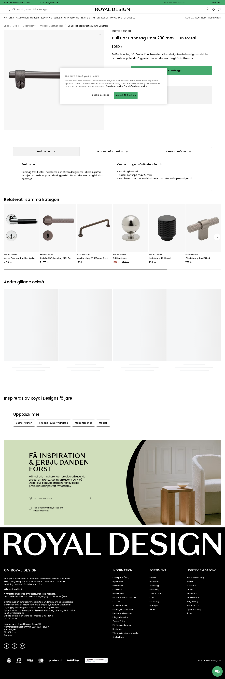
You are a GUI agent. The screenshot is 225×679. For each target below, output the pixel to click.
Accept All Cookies (125, 95)
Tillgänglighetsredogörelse (125, 633)
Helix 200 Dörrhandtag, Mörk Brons (57, 258)
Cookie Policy (118, 621)
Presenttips (192, 594)
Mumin (190, 590)
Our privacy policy (114, 86)
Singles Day (192, 601)
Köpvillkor (117, 590)
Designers (117, 629)
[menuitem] (9, 18)
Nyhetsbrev (117, 582)
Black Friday (193, 605)
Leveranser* (118, 594)
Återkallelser (118, 637)
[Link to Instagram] (14, 645)
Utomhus (191, 586)
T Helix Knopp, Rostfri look (197, 258)
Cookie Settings (100, 95)
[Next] (217, 237)
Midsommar (193, 598)
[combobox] (216, 2)
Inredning (154, 590)
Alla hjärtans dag (195, 578)
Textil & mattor (157, 594)
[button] (216, 2)
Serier (152, 609)
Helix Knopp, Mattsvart (160, 258)
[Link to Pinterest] (22, 645)
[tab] (46, 151)
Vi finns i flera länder (14, 589)
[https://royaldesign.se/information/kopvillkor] (96, 660)
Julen (189, 613)
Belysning (154, 582)
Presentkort (117, 586)
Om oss (116, 601)
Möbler (153, 578)
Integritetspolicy (120, 617)
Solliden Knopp (120, 258)
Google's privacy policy (135, 86)
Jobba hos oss (119, 605)
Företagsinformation (122, 609)
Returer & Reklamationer (124, 598)
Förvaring (154, 601)
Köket (152, 598)
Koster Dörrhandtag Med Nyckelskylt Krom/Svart (22, 258)
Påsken (190, 582)
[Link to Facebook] (6, 645)
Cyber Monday (194, 609)
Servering (154, 586)
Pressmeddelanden (122, 613)
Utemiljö (153, 605)
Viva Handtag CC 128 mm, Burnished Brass (94, 258)
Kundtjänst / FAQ (120, 578)
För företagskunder (121, 625)
